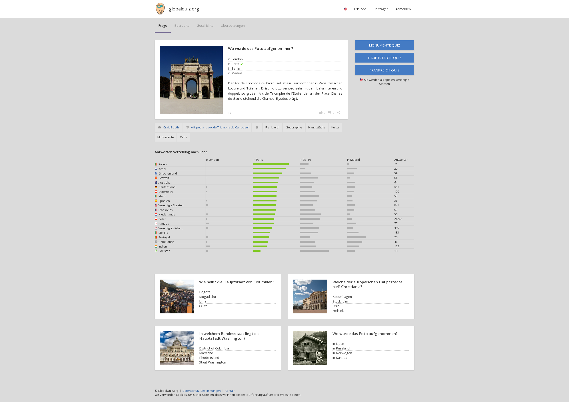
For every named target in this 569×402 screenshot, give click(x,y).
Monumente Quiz (384, 45)
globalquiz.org (184, 9)
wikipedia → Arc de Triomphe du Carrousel (219, 127)
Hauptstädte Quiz (384, 57)
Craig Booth (171, 127)
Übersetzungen (233, 25)
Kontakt (230, 391)
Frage (162, 25)
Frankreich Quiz (384, 70)
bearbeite (182, 25)
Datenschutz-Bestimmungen (201, 391)
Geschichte (205, 25)
